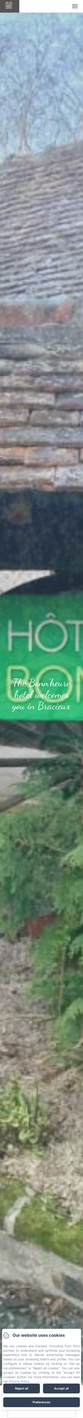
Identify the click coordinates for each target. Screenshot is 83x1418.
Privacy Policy (19, 1381)
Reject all (21, 1388)
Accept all (61, 1388)
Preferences (41, 1402)
